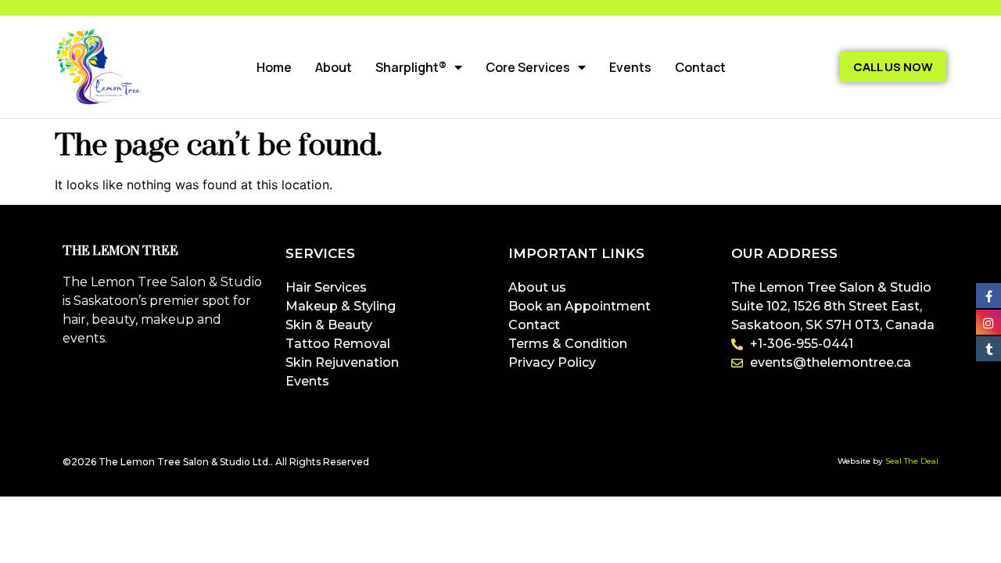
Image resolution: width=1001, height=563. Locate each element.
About (333, 67)
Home (274, 67)
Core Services (528, 67)
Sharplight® (411, 67)
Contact (700, 67)
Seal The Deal (911, 461)
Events (630, 67)
